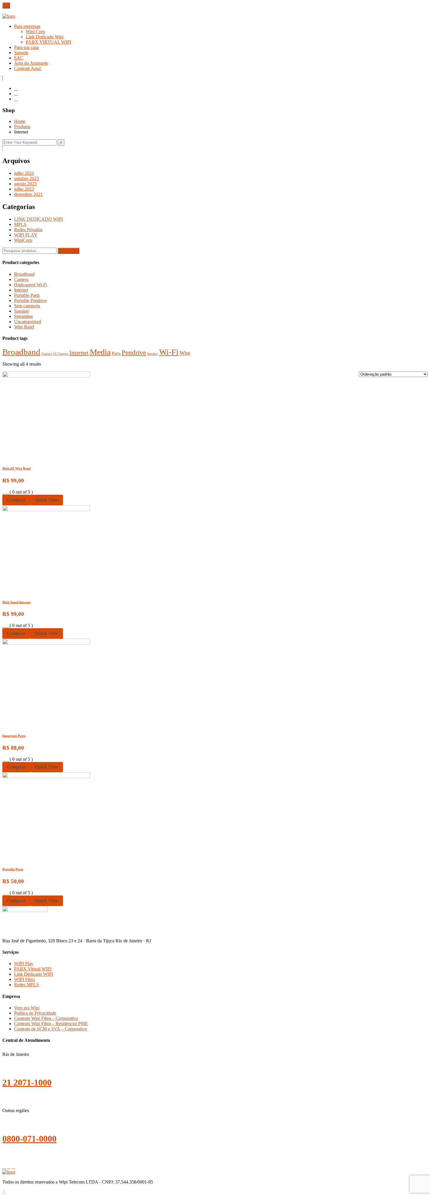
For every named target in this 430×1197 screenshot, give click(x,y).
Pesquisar (68, 251)
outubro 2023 (26, 178)
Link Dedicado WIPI (33, 974)
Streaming (23, 316)
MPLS (20, 224)
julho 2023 (24, 188)
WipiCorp (23, 240)
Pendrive (134, 352)
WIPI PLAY (25, 234)
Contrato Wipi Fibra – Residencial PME (51, 1023)
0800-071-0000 (29, 1138)
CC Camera (60, 353)
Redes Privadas (28, 229)
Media (100, 352)
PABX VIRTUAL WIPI (48, 42)
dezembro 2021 (28, 194)
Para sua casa (26, 47)
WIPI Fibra (24, 979)
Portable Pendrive (30, 300)
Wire (185, 353)
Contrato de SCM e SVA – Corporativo (50, 1028)
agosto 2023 (25, 183)
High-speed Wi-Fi (30, 284)
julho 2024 (24, 173)
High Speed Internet (16, 602)
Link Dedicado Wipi (44, 36)
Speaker (21, 311)
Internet (21, 289)
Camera (21, 279)
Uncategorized (27, 321)
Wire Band (24, 326)
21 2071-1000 (26, 1082)
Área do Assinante (31, 63)
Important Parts (13, 735)
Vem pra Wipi (26, 1007)
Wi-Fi (168, 352)
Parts (116, 353)
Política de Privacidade (35, 1013)
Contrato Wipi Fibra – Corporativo (46, 1018)
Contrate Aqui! (28, 68)
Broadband (24, 274)
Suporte (21, 52)
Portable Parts (26, 295)
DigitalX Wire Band (16, 468)
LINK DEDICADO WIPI (38, 219)
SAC (18, 57)
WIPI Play (23, 963)
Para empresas (27, 26)
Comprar (16, 499)
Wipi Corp (35, 31)
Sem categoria (27, 305)
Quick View (46, 499)
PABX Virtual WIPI (32, 968)
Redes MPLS (26, 984)
